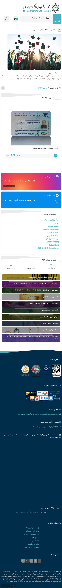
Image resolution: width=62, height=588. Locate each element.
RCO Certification (32, 547)
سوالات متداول (44, 414)
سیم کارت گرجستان (52, 238)
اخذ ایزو (56, 223)
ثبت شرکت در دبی (53, 235)
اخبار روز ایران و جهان (51, 220)
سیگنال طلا (35, 537)
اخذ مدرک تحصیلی (55, 73)
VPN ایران (54, 426)
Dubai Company (52, 241)
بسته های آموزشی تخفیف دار (28, 414)
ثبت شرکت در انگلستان (51, 229)
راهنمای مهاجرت (53, 226)
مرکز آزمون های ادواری (31, 534)
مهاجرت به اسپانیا (33, 544)
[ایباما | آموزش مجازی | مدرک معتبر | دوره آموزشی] (31, 8)
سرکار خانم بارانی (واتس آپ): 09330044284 (31, 512)
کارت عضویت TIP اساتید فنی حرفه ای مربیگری (41, 148)
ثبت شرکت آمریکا (53, 232)
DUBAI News (54, 245)
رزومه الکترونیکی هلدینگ (31, 527)
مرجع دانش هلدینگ (32, 531)
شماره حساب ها (55, 414)
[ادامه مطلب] (3, 88)
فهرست (57, 21)
